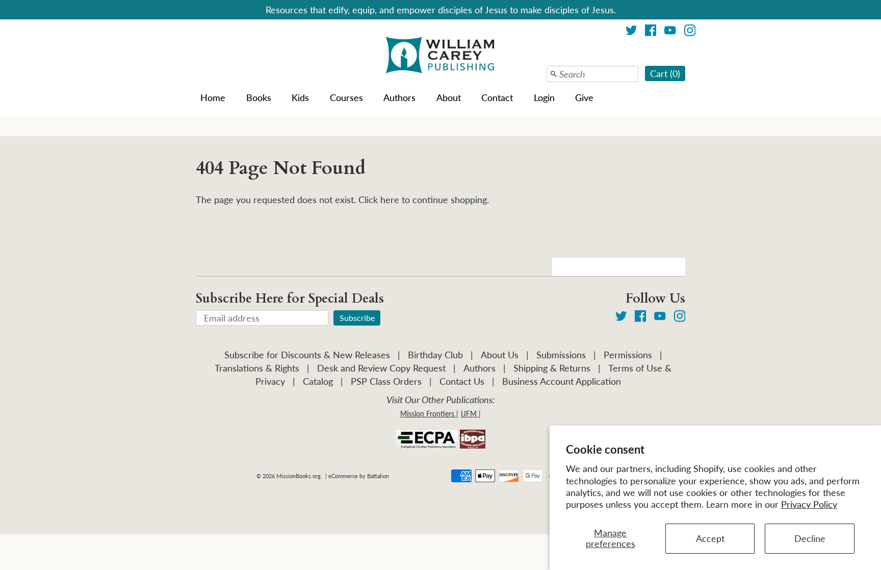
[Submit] (554, 74)
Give (584, 97)
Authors (399, 97)
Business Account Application (561, 381)
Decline (809, 538)
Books (258, 97)
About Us (500, 354)
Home (212, 97)
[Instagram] (690, 31)
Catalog (318, 381)
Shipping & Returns (551, 368)
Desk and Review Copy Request (381, 368)
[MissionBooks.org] (440, 57)
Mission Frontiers (427, 413)
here (389, 199)
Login (544, 97)
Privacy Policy (809, 504)
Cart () (665, 73)
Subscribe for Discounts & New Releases (307, 354)
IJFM (469, 413)
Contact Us (461, 381)
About (448, 97)
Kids (300, 97)
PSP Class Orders (386, 381)
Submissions (561, 354)
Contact (497, 97)
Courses (346, 97)
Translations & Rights (257, 368)
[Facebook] (651, 31)
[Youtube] (670, 31)
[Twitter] (631, 31)
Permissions (628, 354)
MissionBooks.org (298, 476)
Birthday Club (435, 354)
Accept (710, 538)
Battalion (378, 476)
